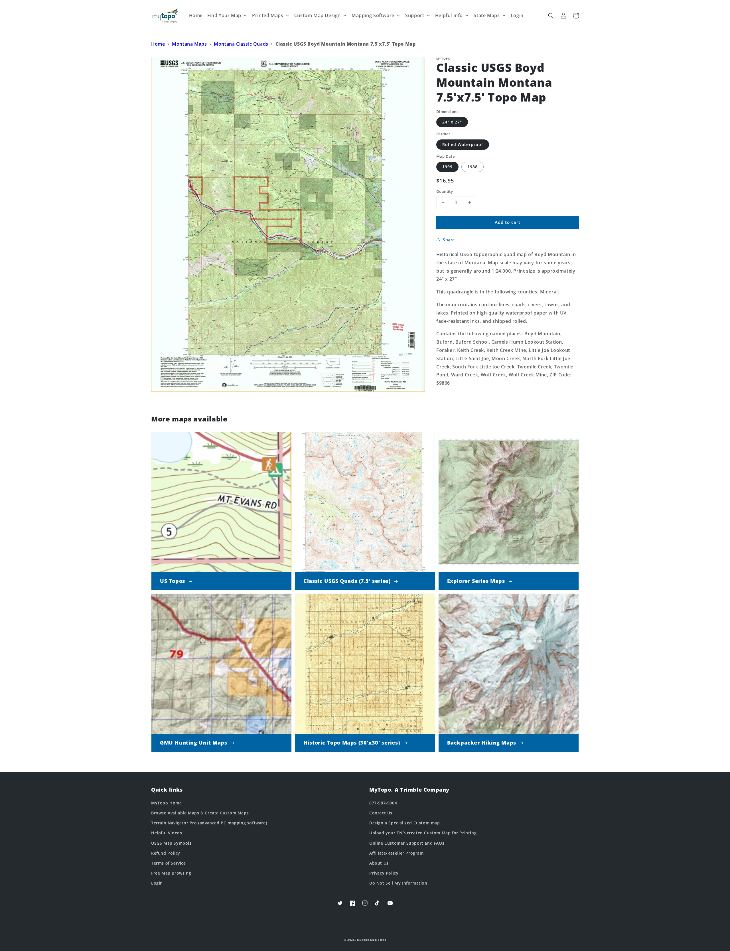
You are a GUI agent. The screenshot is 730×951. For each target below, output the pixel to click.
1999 (447, 166)
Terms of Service (168, 863)
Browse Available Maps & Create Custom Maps (200, 813)
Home (158, 44)
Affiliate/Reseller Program (396, 853)
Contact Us (380, 813)
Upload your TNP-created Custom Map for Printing (422, 833)
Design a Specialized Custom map (404, 823)
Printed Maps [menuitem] (267, 15)
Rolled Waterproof (462, 144)
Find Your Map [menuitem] (224, 15)
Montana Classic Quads (241, 44)
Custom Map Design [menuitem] (317, 15)
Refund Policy (165, 853)
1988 (472, 166)
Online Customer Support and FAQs (406, 843)
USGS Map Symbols (171, 843)
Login (157, 883)
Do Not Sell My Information (398, 883)
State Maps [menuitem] (487, 15)
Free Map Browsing (171, 873)
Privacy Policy (383, 873)
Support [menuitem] (414, 15)
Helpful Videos (166, 833)
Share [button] (449, 239)
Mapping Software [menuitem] (373, 15)
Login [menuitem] (517, 15)
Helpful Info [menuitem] (449, 15)
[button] (551, 15)
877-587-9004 (383, 803)
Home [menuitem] (196, 15)
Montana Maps (189, 44)
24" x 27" (452, 122)
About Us (379, 863)
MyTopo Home (166, 803)
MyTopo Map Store (371, 940)
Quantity (444, 191)
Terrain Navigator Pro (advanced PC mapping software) (209, 823)
